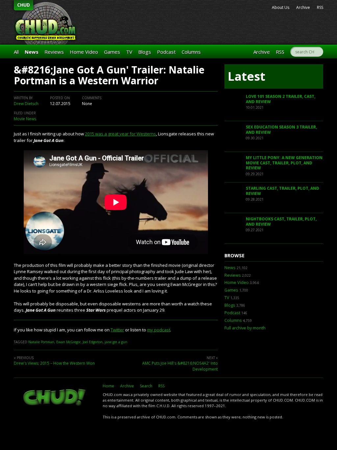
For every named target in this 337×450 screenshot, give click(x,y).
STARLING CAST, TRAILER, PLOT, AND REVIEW (282, 190)
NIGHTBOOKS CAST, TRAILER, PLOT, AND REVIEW (281, 221)
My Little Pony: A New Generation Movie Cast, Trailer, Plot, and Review (284, 163)
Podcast (166, 51)
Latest (246, 76)
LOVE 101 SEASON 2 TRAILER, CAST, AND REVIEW (280, 99)
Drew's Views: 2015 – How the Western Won (54, 363)
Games (112, 51)
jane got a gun (116, 342)
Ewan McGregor (68, 342)
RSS (320, 7)
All (16, 51)
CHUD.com (55, 398)
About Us (280, 7)
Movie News (25, 119)
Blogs (144, 51)
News (32, 51)
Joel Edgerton (93, 342)
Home (108, 386)
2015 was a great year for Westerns (120, 134)
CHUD (23, 5)
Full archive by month (245, 328)
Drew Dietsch (26, 103)
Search (146, 386)
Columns (191, 51)
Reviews (54, 51)
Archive (303, 7)
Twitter (117, 330)
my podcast (158, 330)
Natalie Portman (41, 342)
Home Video (84, 51)
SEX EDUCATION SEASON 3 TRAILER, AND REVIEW (281, 129)
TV (129, 51)
